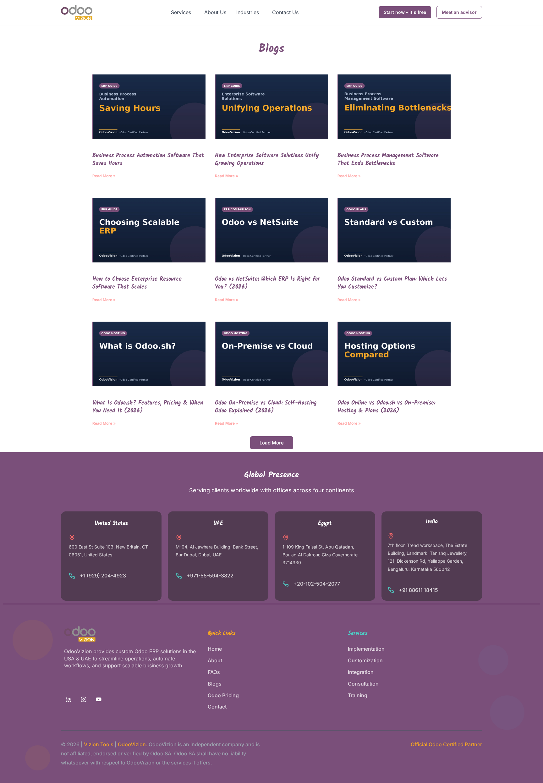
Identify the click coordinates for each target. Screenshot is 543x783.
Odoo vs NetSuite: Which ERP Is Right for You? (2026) (267, 283)
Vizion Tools (98, 744)
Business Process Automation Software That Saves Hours (148, 159)
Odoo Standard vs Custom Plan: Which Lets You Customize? (392, 283)
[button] (182, 12)
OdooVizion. (132, 744)
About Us (215, 12)
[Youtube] (98, 699)
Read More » (104, 176)
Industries (247, 12)
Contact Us (285, 12)
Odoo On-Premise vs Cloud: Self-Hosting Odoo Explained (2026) (266, 407)
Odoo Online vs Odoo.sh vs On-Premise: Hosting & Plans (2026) (386, 407)
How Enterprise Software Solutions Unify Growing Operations (267, 159)
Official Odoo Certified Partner (446, 744)
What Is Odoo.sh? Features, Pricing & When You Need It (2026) (147, 407)
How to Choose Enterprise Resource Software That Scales (137, 283)
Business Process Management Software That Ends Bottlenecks (388, 159)
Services (181, 12)
